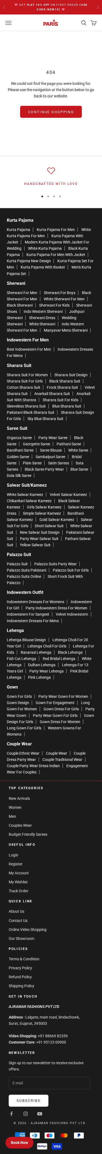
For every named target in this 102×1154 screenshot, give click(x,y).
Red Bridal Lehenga (59, 658)
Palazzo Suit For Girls (71, 570)
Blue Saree (79, 469)
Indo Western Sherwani (43, 311)
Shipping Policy (21, 986)
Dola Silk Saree (19, 475)
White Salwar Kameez (25, 494)
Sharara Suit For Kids (60, 400)
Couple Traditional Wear (62, 759)
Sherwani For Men (22, 293)
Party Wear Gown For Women (63, 696)
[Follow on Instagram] (25, 1113)
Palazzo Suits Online (24, 576)
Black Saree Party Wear (44, 469)
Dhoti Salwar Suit (49, 526)
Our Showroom (21, 938)
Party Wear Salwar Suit (39, 538)
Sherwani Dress (42, 318)
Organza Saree (19, 438)
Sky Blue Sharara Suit (45, 418)
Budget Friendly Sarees (28, 834)
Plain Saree (32, 463)
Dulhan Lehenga (41, 665)
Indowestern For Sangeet (28, 614)
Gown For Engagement (55, 703)
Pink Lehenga (39, 677)
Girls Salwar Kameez (44, 507)
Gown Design (18, 703)
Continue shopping (51, 112)
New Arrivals (19, 798)
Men (12, 816)
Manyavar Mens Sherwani (66, 330)
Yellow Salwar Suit (35, 545)
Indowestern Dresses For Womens (35, 602)
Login (13, 855)
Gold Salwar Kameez (56, 519)
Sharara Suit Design (71, 375)
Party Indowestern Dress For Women (56, 608)
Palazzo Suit (17, 564)
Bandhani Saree (20, 450)
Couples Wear (20, 825)
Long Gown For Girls (24, 728)
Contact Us (18, 920)
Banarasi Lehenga (36, 652)
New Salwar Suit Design (40, 532)
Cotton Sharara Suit (23, 387)
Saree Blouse (51, 450)
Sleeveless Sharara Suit (26, 406)
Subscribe (29, 1101)
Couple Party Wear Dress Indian (33, 766)
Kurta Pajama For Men (56, 229)
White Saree (78, 450)
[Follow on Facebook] (11, 1113)
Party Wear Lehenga (46, 671)
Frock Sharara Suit (62, 387)
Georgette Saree (36, 444)
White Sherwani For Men (64, 299)
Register (16, 864)
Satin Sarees (58, 463)
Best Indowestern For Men (29, 349)
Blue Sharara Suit (66, 406)
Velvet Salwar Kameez (68, 494)
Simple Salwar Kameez (42, 513)
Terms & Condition (24, 959)
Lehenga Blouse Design (26, 640)
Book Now (19, 1142)
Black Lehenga (70, 652)
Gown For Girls (19, 696)
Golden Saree (18, 457)
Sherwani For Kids (54, 305)
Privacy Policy (20, 968)
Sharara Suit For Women (27, 375)
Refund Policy (20, 977)
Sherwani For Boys (59, 293)
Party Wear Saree (52, 438)
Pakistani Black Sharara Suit (30, 412)
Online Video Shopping (28, 929)
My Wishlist (18, 882)
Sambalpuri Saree (50, 457)
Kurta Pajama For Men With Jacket (55, 254)
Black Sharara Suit (64, 381)
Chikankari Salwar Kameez (29, 501)
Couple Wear (56, 753)
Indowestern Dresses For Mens (33, 621)
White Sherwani (42, 324)
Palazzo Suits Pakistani (26, 570)
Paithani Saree (69, 444)
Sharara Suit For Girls (25, 381)
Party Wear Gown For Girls (55, 715)
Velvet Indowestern (72, 614)
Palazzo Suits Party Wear (55, 564)
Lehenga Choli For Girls (46, 646)
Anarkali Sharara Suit (52, 393)
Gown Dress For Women (60, 722)
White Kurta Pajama (45, 248)
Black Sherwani (20, 305)
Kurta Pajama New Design (29, 261)
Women (15, 807)
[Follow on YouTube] (39, 1113)
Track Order (18, 891)
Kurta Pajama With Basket (43, 267)
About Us (16, 911)
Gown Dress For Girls (61, 709)
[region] (51, 177)
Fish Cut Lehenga (21, 658)
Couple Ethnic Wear (23, 753)
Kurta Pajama (18, 229)
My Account (19, 873)
